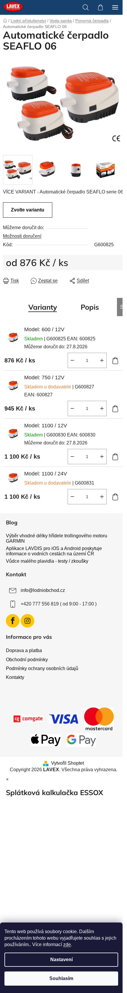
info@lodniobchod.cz (43, 590)
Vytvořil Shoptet (67, 763)
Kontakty (15, 677)
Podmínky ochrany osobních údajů (42, 668)
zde (67, 944)
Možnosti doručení (22, 236)
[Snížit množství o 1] (72, 360)
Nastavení (61, 959)
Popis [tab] (90, 307)
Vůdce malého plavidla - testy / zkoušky (47, 561)
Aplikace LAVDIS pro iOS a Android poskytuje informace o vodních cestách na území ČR (54, 551)
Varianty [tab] (42, 307)
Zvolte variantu (27, 209)
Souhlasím (61, 978)
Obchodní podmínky (27, 659)
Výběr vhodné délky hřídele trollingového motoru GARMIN (56, 538)
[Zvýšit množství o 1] (101, 360)
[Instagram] (27, 621)
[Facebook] (12, 621)
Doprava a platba (24, 650)
